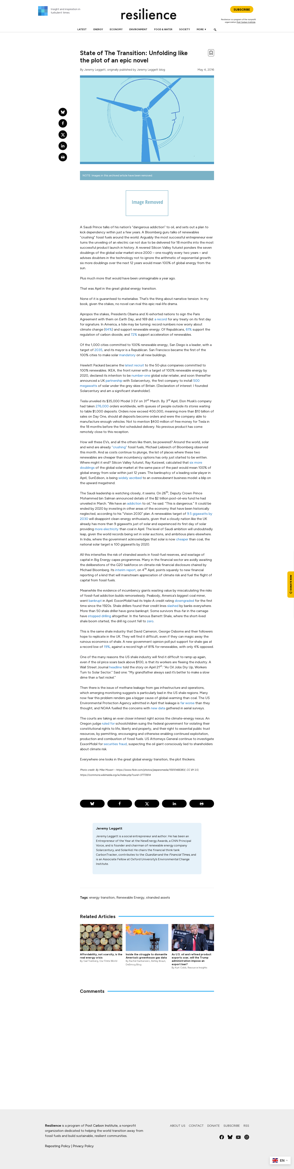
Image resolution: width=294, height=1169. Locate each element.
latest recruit (134, 365)
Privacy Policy (83, 1146)
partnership (114, 381)
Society (184, 29)
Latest (82, 29)
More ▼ (202, 29)
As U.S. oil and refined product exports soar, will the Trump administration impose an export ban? (191, 959)
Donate (213, 1126)
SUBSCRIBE (242, 9)
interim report (125, 570)
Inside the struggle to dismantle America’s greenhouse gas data (146, 956)
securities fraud (115, 744)
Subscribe (231, 1126)
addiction (134, 503)
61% (189, 329)
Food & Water (163, 29)
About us (177, 1126)
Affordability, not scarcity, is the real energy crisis (101, 956)
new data (158, 708)
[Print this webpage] (201, 804)
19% (107, 647)
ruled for (108, 723)
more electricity (107, 529)
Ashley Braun (158, 961)
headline (115, 667)
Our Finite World (108, 961)
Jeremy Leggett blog (151, 69)
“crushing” (119, 447)
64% (108, 329)
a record (160, 319)
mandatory (127, 355)
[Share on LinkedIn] (174, 804)
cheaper (182, 539)
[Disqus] (147, 1041)
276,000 (102, 406)
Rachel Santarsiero (139, 961)
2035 (98, 350)
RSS (246, 1126)
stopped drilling (99, 616)
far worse (187, 703)
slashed (172, 606)
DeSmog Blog (133, 964)
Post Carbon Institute (246, 22)
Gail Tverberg (90, 961)
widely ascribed (130, 478)
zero (150, 621)
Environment (138, 29)
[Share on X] (147, 804)
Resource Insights (197, 967)
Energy (98, 29)
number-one (141, 375)
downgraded (184, 601)
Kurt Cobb (180, 967)
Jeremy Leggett (95, 69)
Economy (116, 29)
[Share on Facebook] (119, 804)
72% (134, 334)
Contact (196, 1126)
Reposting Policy (57, 1146)
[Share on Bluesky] (92, 804)
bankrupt (95, 601)
